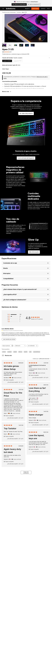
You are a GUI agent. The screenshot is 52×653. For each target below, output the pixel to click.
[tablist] (27, 8)
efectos (20, 351)
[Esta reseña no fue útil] (21, 382)
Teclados (19, 12)
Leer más (18, 410)
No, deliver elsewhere (33, 4)
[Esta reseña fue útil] (19, 382)
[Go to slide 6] (33, 45)
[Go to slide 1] (4, 45)
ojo (3, 355)
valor (30, 351)
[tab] (27, 8)
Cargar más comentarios (26, 472)
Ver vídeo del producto (26, 114)
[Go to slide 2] (10, 45)
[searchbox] (6, 346)
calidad (15, 351)
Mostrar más (8, 355)
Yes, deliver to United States (19, 4)
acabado (10, 351)
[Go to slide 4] (21, 45)
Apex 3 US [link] (24, 12)
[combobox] (20, 346)
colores (4, 351)
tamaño (25, 351)
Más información (34, 252)
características (36, 351)
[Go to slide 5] (27, 45)
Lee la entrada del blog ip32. (26, 158)
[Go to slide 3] (16, 45)
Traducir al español (9, 380)
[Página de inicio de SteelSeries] (10, 8)
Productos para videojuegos (9, 12)
